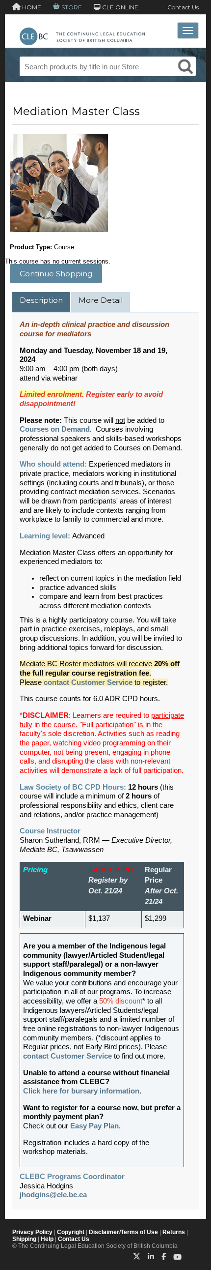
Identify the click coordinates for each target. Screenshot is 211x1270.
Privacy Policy (32, 1232)
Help (47, 1239)
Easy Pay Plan (94, 1126)
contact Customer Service (67, 1056)
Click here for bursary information (81, 1091)
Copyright (70, 1232)
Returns (173, 1232)
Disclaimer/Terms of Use (123, 1232)
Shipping (24, 1239)
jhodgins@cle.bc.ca (53, 1195)
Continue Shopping (56, 273)
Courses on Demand (55, 429)
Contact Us (183, 7)
